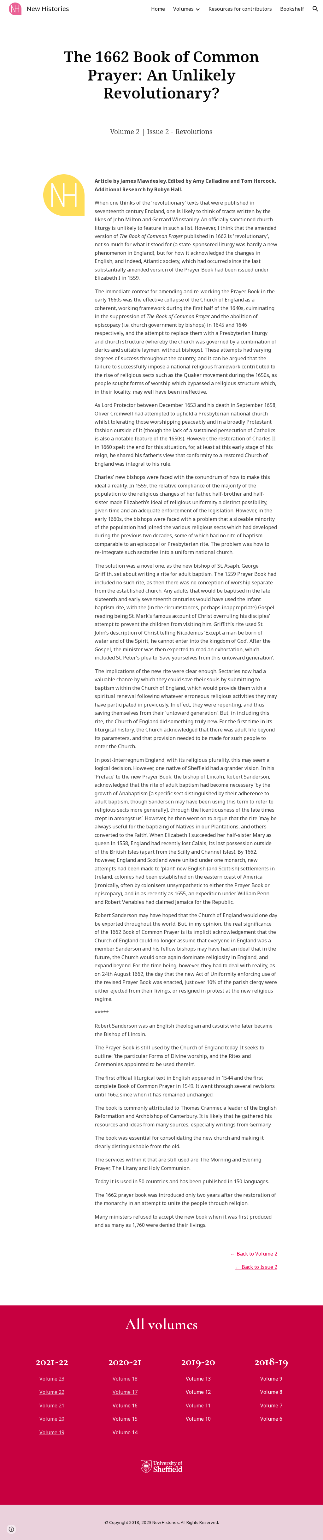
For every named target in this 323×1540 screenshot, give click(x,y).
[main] (161, 74)
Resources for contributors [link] (240, 8)
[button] (315, 8)
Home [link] (158, 8)
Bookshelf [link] (292, 8)
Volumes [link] (183, 8)
